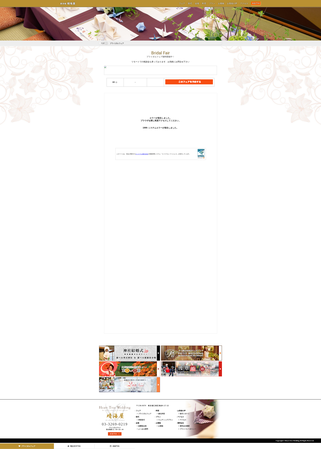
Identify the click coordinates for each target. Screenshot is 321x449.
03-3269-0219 (115, 424)
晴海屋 (67, 3)
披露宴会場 (142, 426)
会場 (197, 4)
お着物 (221, 4)
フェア (182, 4)
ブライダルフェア (28, 446)
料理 (204, 4)
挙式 (190, 4)
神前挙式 (141, 420)
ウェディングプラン (165, 420)
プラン (212, 4)
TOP (103, 43)
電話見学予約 (75, 446)
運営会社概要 (185, 426)
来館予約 (256, 3)
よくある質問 (143, 429)
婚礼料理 (161, 414)
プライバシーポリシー (188, 429)
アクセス (244, 4)
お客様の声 (232, 4)
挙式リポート (185, 414)
